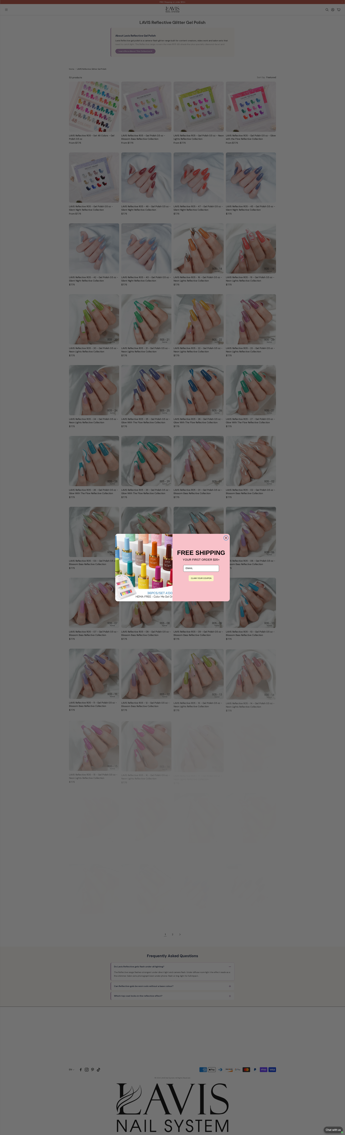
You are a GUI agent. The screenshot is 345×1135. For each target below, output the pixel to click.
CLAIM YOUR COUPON (201, 578)
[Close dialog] (226, 537)
